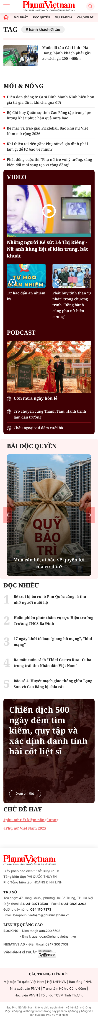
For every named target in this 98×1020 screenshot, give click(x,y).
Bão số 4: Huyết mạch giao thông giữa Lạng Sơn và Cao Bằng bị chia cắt (53, 683)
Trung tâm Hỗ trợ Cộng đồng (64, 989)
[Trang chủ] (6, 17)
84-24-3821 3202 (72, 904)
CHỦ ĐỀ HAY (22, 809)
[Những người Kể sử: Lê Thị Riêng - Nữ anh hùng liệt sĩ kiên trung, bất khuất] (49, 211)
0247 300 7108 (56, 944)
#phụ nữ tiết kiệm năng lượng (30, 820)
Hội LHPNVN (56, 982)
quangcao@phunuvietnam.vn (54, 936)
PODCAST (21, 332)
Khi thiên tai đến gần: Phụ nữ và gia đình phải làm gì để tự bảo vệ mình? (47, 146)
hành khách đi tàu (44, 29)
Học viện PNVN (26, 995)
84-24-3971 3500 (34, 904)
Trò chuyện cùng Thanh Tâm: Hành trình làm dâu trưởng (50, 414)
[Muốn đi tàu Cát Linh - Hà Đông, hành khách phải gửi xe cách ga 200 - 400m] (20, 55)
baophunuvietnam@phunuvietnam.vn (41, 915)
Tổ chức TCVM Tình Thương (62, 995)
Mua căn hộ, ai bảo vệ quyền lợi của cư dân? (49, 563)
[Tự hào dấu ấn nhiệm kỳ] (26, 276)
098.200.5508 (49, 931)
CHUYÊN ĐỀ (85, 17)
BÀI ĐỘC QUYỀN (32, 446)
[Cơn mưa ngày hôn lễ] (49, 367)
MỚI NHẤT (21, 17)
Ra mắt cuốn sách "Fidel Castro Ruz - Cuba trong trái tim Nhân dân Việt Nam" (52, 662)
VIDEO (16, 176)
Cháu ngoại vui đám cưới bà (38, 427)
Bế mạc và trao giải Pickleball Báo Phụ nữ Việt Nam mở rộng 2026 (47, 131)
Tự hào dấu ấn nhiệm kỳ (26, 296)
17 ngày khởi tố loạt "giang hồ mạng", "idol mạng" (53, 641)
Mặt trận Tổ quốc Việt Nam (24, 982)
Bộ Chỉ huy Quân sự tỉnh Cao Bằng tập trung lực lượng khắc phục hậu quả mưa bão (49, 115)
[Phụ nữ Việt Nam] (29, 860)
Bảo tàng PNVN (80, 982)
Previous (7, 515)
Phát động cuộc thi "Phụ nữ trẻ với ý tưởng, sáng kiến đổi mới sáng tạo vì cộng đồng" (49, 162)
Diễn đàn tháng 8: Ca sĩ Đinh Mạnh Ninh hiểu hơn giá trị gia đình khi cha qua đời (50, 99)
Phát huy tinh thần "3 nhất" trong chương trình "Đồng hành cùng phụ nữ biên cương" (71, 305)
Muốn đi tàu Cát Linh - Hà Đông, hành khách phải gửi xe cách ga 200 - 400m (66, 53)
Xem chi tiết (25, 794)
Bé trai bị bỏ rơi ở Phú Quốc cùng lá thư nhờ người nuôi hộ (50, 599)
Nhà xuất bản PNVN (25, 989)
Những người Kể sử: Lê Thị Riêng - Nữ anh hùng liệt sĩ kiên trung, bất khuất (47, 249)
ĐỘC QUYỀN (41, 17)
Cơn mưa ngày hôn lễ (35, 398)
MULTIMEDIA (63, 17)
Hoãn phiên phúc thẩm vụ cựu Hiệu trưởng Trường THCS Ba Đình (53, 620)
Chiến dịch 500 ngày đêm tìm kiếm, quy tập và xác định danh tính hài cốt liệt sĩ (48, 731)
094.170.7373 (40, 910)
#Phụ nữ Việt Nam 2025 (24, 828)
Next (90, 515)
